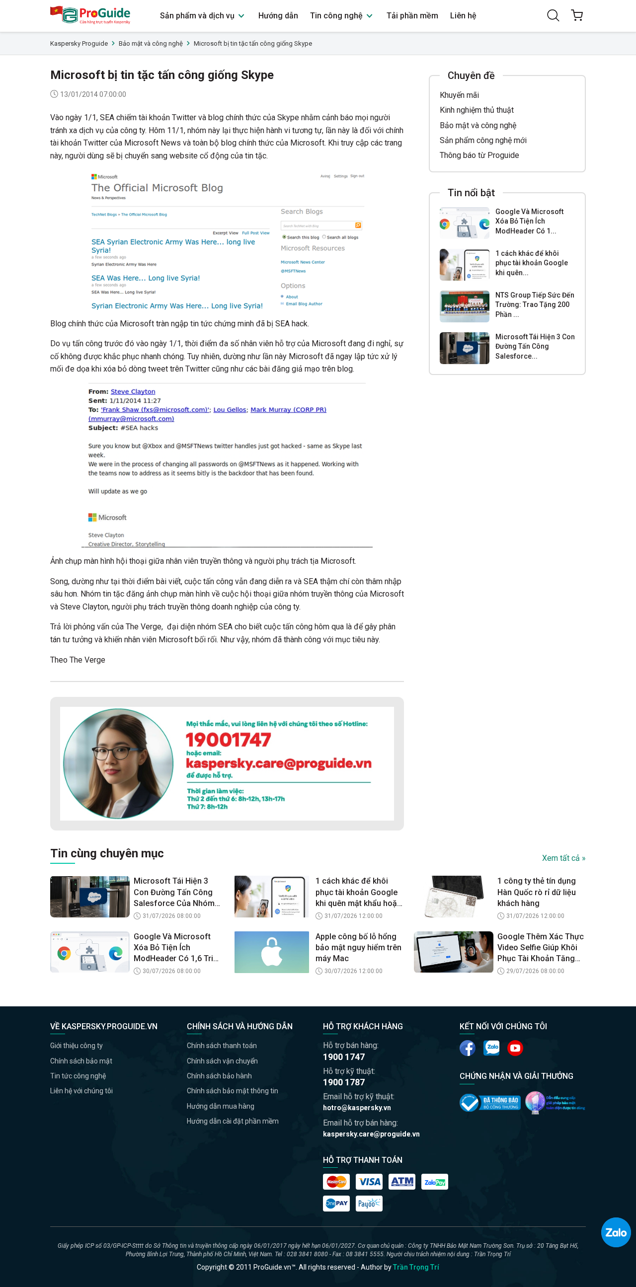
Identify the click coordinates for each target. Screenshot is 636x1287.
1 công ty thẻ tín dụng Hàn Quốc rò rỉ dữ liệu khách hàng (536, 892)
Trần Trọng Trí (416, 1267)
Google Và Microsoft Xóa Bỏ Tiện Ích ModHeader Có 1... (529, 221)
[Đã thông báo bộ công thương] (490, 1103)
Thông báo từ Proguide (479, 155)
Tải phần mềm (412, 15)
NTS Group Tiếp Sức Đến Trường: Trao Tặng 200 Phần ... (534, 304)
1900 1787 (344, 1082)
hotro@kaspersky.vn (357, 1108)
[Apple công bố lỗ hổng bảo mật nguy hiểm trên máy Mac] (272, 952)
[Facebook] (468, 1048)
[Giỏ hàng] (577, 15)
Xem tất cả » (564, 858)
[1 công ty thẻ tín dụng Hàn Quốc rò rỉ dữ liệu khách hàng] (453, 896)
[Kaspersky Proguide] (90, 15)
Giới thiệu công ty (76, 1046)
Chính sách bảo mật (81, 1061)
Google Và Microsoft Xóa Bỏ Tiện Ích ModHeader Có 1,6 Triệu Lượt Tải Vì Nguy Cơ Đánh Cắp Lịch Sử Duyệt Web (178, 948)
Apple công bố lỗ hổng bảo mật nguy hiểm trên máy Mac (358, 948)
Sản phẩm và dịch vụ (198, 15)
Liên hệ (463, 15)
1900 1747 (344, 1057)
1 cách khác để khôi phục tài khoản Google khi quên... (531, 263)
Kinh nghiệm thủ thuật (477, 110)
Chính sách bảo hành (219, 1076)
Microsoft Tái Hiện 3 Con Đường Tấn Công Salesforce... (535, 346)
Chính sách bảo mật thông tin (232, 1091)
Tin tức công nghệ (78, 1076)
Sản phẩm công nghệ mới (483, 140)
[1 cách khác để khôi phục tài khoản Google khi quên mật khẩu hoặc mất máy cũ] (464, 265)
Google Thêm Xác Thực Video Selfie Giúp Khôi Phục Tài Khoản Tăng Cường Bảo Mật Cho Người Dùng (540, 948)
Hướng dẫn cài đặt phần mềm (233, 1121)
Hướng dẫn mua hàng (220, 1106)
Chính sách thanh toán (222, 1046)
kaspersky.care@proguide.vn (371, 1134)
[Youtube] (491, 1048)
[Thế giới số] (555, 1102)
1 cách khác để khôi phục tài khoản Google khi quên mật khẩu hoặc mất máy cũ (358, 892)
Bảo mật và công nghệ (478, 125)
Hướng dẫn (278, 15)
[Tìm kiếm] (553, 15)
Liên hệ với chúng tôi (81, 1091)
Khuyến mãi (459, 95)
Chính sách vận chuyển (222, 1061)
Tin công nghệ (337, 15)
